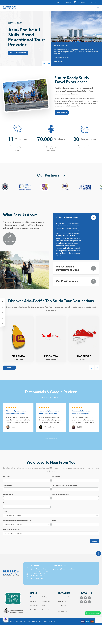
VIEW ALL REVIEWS (51, 438)
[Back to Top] (98, 553)
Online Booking (62, 611)
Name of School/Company (60, 494)
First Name (7, 476)
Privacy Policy (62, 601)
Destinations (34, 605)
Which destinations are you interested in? (17, 520)
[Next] (49, 63)
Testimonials (46, 601)
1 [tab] (27, 567)
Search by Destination (18, 53)
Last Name (55, 476)
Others (54, 520)
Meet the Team (62, 112)
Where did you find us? (11, 529)
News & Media (34, 609)
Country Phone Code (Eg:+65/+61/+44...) (65, 485)
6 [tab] (27, 578)
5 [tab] (27, 576)
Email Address (8, 485)
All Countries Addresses (62, 606)
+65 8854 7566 (38, 580)
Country (6, 503)
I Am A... (6, 511)
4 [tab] (27, 574)
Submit (94, 541)
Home (32, 597)
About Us (33, 601)
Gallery (44, 597)
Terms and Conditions (64, 597)
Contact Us (45, 609)
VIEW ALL (9, 367)
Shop (44, 605)
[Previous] (44, 63)
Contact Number (9, 494)
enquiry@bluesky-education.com (65, 569)
